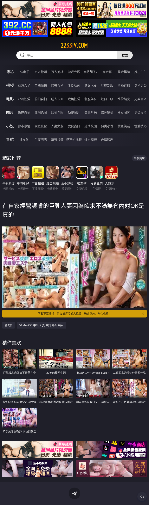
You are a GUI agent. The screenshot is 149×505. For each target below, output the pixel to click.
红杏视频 (90, 140)
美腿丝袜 (90, 112)
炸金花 (107, 72)
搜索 (125, 55)
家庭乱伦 (41, 126)
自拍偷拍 (41, 85)
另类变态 (140, 99)
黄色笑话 (124, 126)
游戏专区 (74, 72)
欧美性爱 (74, 99)
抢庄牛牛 (140, 72)
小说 (10, 126)
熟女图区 (124, 112)
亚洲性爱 (24, 99)
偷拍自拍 (41, 99)
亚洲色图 (41, 112)
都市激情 (24, 126)
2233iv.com (74, 45)
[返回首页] (142, 496)
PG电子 (24, 72)
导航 (10, 139)
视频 (10, 85)
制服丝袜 (90, 99)
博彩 (10, 71)
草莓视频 (57, 140)
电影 (10, 99)
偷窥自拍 (24, 112)
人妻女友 (57, 126)
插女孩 (24, 140)
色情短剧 (107, 140)
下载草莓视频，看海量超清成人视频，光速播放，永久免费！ (74, 313)
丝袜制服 (107, 85)
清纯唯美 (107, 112)
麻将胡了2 (90, 72)
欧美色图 (57, 112)
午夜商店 (41, 140)
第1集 (8, 325)
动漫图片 (74, 112)
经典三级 (107, 99)
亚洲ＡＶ (24, 85)
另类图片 (140, 112)
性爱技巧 (140, 126)
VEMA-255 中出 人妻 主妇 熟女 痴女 (41, 325)
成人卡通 (57, 99)
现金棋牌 (124, 72)
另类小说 (107, 126)
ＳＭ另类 (140, 85)
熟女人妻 (90, 85)
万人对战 (57, 72)
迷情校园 (90, 126)
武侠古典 (74, 126)
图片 (10, 112)
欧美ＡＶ (57, 85)
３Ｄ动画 (74, 85)
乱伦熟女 (124, 99)
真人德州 (41, 72)
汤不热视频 (74, 140)
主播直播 (124, 85)
